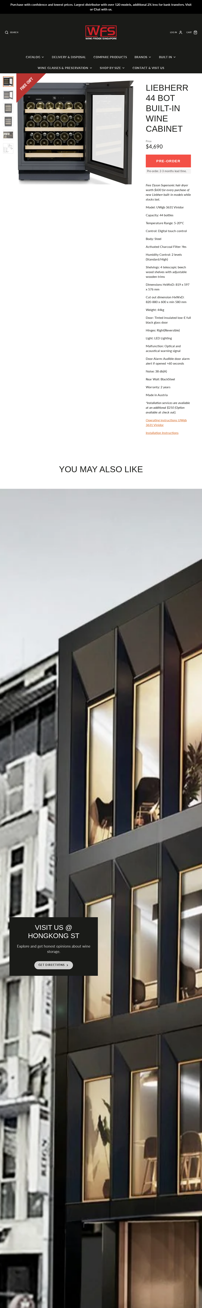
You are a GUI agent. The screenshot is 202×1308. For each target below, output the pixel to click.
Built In (165, 57)
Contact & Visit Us (148, 68)
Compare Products (110, 57)
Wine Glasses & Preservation (63, 68)
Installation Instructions (162, 433)
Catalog (33, 57)
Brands (141, 57)
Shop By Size (110, 68)
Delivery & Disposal (69, 57)
